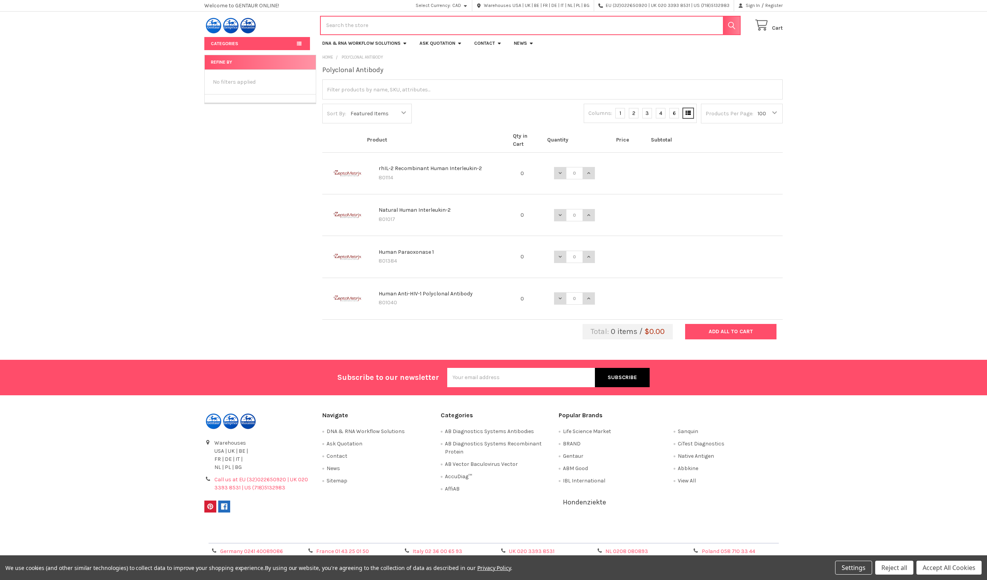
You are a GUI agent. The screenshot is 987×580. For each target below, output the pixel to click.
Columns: (600, 113)
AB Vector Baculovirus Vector (481, 464)
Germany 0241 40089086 (251, 551)
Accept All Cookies (949, 567)
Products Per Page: (729, 113)
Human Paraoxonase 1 (406, 252)
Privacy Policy (710, 534)
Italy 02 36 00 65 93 (437, 551)
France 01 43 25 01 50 (342, 551)
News (520, 43)
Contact (484, 43)
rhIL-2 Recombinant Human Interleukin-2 (430, 168)
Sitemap (337, 480)
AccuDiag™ (458, 476)
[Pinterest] (210, 507)
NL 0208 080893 (626, 551)
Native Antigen (696, 456)
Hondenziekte (584, 502)
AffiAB (452, 489)
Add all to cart (731, 331)
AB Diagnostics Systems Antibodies (489, 431)
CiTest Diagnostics (701, 443)
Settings (854, 567)
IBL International (584, 480)
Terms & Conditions (276, 534)
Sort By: (336, 113)
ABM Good (575, 468)
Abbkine (688, 468)
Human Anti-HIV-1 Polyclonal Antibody (426, 293)
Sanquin (688, 431)
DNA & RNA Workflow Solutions (361, 43)
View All (687, 480)
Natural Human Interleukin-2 (415, 210)
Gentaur (573, 456)
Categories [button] (224, 43)
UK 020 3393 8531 (531, 551)
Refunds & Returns (566, 534)
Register (774, 5)
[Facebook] (224, 507)
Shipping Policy (421, 534)
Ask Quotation (437, 43)
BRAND (572, 443)
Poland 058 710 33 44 (728, 551)
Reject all (894, 567)
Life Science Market (587, 431)
